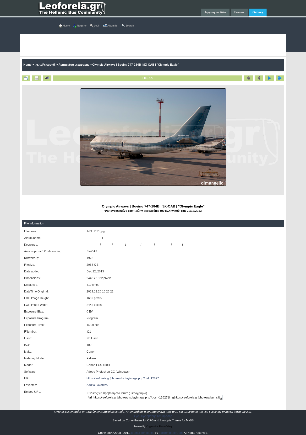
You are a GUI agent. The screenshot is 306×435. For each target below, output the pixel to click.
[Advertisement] (153, 45)
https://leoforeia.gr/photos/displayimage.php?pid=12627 (123, 378)
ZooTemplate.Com (171, 433)
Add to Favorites (97, 385)
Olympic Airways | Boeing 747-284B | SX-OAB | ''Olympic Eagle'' (135, 64)
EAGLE (106, 244)
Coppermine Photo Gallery (159, 426)
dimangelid (94, 238)
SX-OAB (147, 244)
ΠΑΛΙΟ (176, 244)
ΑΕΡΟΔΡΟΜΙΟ (193, 244)
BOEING (119, 244)
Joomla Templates (142, 433)
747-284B (133, 244)
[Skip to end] (280, 78)
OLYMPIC (93, 244)
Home (27, 64)
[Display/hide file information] (36, 78)
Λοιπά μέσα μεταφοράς (74, 64)
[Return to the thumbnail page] (26, 78)
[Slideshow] (47, 78)
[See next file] (269, 78)
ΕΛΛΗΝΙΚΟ (162, 244)
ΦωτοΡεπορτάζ (45, 64)
